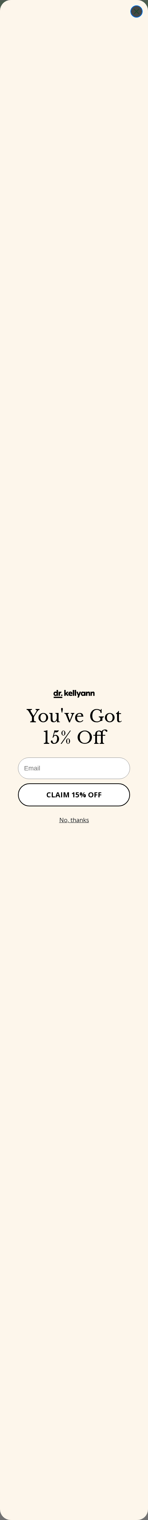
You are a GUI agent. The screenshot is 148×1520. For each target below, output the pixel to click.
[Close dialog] (136, 11)
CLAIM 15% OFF (74, 795)
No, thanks (74, 820)
